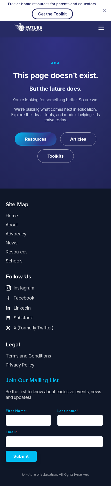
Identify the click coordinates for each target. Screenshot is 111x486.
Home (12, 215)
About (12, 224)
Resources (17, 251)
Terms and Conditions (28, 356)
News (12, 242)
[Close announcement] (104, 10)
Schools (14, 260)
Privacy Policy (20, 365)
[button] (101, 28)
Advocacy (16, 233)
